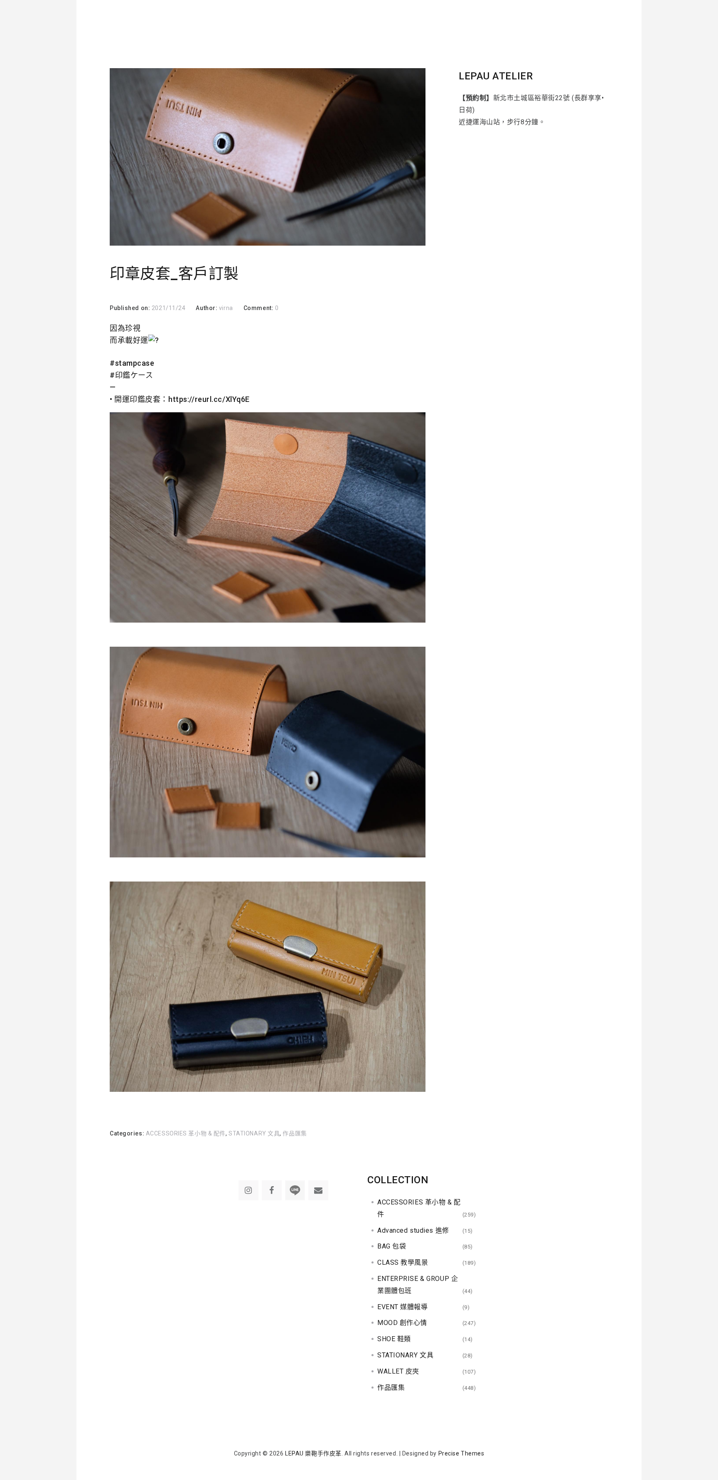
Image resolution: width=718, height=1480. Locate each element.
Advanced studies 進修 (413, 1230)
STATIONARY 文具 (254, 1133)
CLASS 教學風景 (402, 1262)
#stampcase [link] (132, 363)
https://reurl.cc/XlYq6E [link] (209, 399)
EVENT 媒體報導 (402, 1307)
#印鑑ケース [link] (131, 375)
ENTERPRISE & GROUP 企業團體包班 (417, 1285)
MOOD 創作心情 (402, 1323)
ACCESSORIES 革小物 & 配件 (186, 1133)
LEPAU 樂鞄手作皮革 (313, 1453)
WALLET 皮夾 (398, 1371)
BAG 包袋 (391, 1246)
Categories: (128, 1133)
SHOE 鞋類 (394, 1339)
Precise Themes (461, 1453)
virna (226, 308)
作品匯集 (295, 1133)
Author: (207, 308)
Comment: (259, 308)
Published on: (131, 308)
